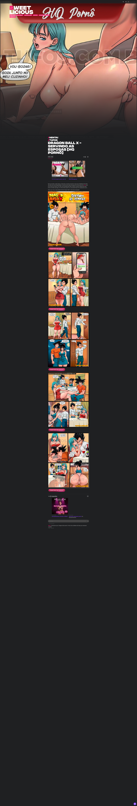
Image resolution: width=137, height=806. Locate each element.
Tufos (53, 140)
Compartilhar (52, 496)
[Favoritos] (126, 1)
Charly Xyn (50, 158)
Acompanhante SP (47, 1)
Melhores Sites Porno (19, 1)
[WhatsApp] (135, 804)
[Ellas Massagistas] (77, 169)
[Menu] (128, 1)
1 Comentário (51, 155)
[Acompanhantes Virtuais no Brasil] (60, 506)
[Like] (87, 157)
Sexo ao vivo (31, 1)
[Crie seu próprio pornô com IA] (60, 169)
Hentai (53, 137)
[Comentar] (88, 521)
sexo (85, 185)
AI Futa (39, 1)
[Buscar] (123, 1)
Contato (57, 1)
